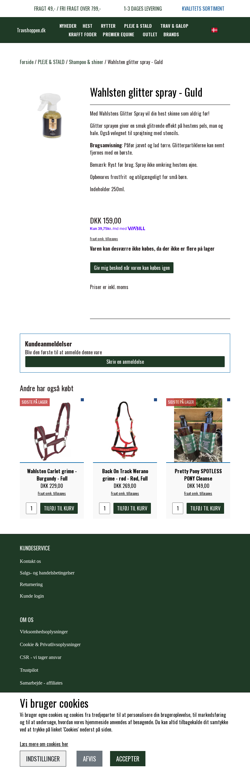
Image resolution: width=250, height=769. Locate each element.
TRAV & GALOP (174, 26)
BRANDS (171, 34)
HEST (87, 26)
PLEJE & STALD (138, 26)
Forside (27, 62)
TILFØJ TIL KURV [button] (59, 508)
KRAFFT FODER (83, 34)
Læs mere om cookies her (44, 744)
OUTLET (150, 34)
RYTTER (108, 26)
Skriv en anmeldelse (125, 361)
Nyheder (68, 26)
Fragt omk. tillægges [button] (104, 238)
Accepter (127, 758)
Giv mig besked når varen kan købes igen (132, 267)
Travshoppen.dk (31, 30)
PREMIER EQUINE (118, 34)
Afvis (89, 758)
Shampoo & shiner (86, 62)
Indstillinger (43, 758)
